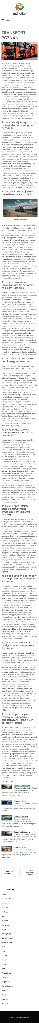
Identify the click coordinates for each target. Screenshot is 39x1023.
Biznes (4, 894)
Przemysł (5, 955)
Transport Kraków (21, 816)
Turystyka (5, 982)
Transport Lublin (20, 801)
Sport (4, 968)
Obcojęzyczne (7, 942)
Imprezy (5, 921)
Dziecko (4, 903)
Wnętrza (5, 999)
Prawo (4, 951)
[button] (6, 20)
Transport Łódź (20, 847)
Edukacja (5, 907)
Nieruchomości (7, 938)
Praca (4, 947)
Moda (4, 929)
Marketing (6, 925)
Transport (5, 977)
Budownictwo (7, 899)
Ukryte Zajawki (7, 986)
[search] (37, 20)
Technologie (6, 973)
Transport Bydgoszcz (22, 832)
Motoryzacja (6, 934)
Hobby (4, 916)
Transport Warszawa (22, 785)
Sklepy (4, 964)
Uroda (4, 990)
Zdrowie (5, 1003)
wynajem (13, 352)
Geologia (5, 912)
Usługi (4, 995)
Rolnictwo (5, 960)
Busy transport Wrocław (29, 872)
